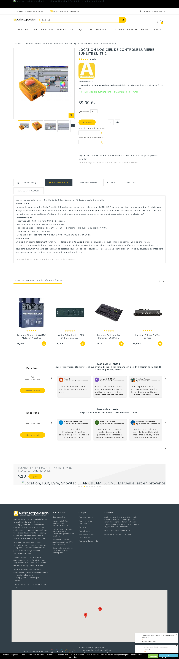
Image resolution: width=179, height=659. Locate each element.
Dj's (81, 30)
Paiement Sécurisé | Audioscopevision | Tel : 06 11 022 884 (63, 542)
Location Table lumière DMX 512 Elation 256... (70, 336)
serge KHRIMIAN (107, 379)
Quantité (84, 111)
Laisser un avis (32, 390)
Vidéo (72, 30)
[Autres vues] (15, 125)
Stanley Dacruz (143, 379)
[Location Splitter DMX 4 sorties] (147, 313)
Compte (82, 512)
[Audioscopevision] (24, 20)
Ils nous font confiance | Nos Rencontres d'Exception (63, 550)
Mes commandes (86, 517)
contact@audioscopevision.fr (66, 11)
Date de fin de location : (90, 138)
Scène (89, 30)
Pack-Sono (23, 30)
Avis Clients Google (29, 190)
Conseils (145, 30)
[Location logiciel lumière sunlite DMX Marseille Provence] (24, 126)
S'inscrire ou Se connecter (154, 11)
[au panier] (44, 343)
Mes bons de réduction (88, 541)
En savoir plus (60, 182)
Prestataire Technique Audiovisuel (96, 85)
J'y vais (35, 476)
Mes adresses (84, 531)
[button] (85, 615)
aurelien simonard (73, 422)
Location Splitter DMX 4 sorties (147, 336)
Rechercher (122, 20)
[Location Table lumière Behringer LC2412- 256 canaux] (109, 313)
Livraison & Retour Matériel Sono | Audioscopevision (61, 523)
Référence (83, 81)
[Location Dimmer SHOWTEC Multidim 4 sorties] (31, 313)
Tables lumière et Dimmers (48, 43)
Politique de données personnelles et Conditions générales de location (63, 532)
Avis (113, 182)
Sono (34, 30)
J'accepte (153, 656)
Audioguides (47, 30)
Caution (130, 182)
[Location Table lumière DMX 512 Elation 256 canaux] (70, 313)
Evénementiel (103, 30)
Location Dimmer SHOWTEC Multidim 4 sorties (31, 336)
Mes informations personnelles (86, 536)
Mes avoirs (83, 527)
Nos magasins (59, 517)
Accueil (157, 30)
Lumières (61, 30)
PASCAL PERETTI (107, 422)
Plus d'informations (168, 656)
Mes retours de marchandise (85, 522)
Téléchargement (88, 182)
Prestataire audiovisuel (125, 30)
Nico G (67, 379)
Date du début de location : (92, 128)
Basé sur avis (149, 641)
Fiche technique (30, 182)
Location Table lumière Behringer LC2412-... (108, 336)
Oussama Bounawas (145, 422)
